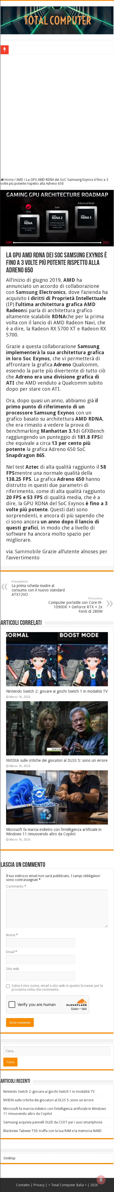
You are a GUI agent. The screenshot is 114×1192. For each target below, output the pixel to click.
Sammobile (28, 551)
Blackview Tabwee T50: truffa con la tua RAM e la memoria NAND (52, 1131)
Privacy (39, 1185)
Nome (12, 935)
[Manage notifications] (101, 1179)
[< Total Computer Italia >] (57, 20)
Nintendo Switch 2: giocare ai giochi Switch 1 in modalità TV (57, 691)
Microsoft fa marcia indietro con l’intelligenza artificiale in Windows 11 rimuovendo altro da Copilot (54, 831)
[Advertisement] (57, 115)
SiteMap (9, 1158)
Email (11, 952)
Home (9, 180)
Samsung (27, 292)
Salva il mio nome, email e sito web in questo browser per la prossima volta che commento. (57, 988)
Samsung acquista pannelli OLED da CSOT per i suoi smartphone (52, 1122)
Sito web (12, 969)
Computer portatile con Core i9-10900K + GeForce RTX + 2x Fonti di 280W (75, 605)
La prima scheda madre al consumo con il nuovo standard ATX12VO (38, 588)
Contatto (23, 1185)
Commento (16, 886)
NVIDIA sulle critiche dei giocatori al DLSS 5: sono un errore (56, 760)
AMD (19, 180)
